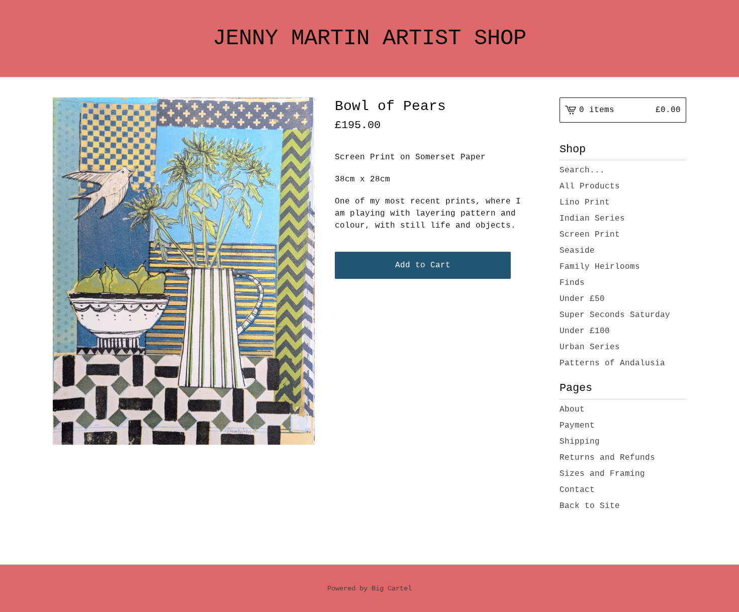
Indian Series (592, 218)
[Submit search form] (679, 170)
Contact (577, 489)
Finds (572, 282)
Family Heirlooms (600, 266)
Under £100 (585, 331)
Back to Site (590, 506)
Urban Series (590, 347)
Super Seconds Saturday (615, 315)
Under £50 (582, 298)
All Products (590, 186)
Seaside (577, 250)
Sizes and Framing (602, 473)
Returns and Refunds (607, 457)
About (572, 409)
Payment (577, 425)
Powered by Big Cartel (369, 588)
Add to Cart (422, 265)
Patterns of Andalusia (612, 363)
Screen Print (590, 234)
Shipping (580, 441)
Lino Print (585, 202)
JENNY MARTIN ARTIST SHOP (369, 38)
